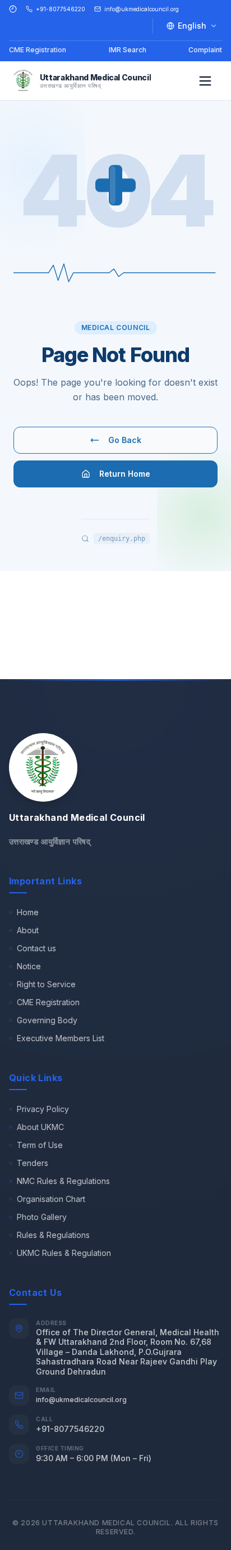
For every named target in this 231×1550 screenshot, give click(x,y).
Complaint (205, 50)
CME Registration (37, 50)
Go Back (124, 440)
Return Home (124, 473)
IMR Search (127, 50)
